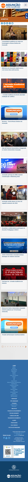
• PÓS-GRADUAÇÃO (14, 401)
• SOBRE (14, 365)
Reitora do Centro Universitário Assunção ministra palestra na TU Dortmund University (13, 309)
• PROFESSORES (14, 422)
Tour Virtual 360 (14, 369)
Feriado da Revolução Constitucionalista (13, 334)
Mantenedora (14, 371)
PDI (14, 379)
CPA (14, 378)
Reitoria (14, 374)
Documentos (14, 386)
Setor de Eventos (14, 396)
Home (19, 10)
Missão (14, 367)
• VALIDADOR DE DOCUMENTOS (14, 418)
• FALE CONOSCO (14, 425)
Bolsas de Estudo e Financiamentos (14, 382)
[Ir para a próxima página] (25, 347)
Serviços (14, 376)
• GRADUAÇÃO (14, 398)
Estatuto (14, 372)
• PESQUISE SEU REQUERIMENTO (14, 411)
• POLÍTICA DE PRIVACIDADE (14, 427)
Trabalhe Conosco (14, 395)
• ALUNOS (14, 420)
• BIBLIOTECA (14, 408)
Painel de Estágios (14, 389)
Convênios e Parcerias (14, 385)
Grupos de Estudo (14, 404)
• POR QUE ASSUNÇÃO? (14, 413)
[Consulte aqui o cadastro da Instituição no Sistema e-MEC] (14, 451)
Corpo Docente (14, 381)
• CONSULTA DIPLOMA (14, 415)
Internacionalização (14, 392)
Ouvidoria (14, 393)
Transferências (14, 383)
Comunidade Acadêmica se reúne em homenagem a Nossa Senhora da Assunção (12, 43)
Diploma (14, 387)
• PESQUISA (14, 403)
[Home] (10, 5)
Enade (14, 390)
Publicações (14, 406)
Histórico (14, 368)
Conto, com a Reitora (14, 375)
